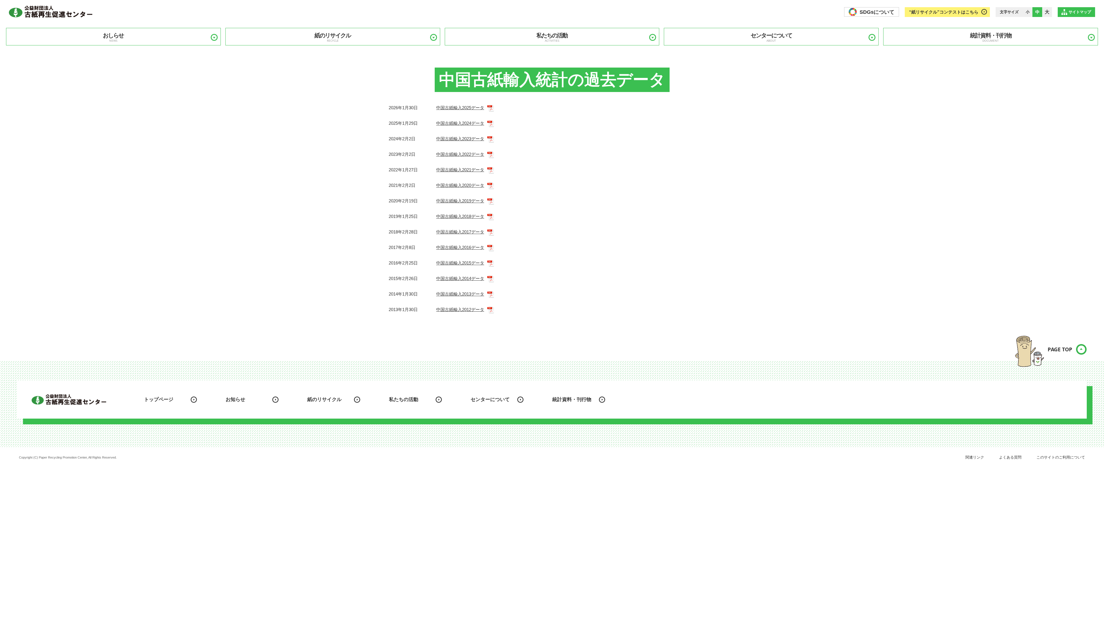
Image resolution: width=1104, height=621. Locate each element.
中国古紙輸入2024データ (460, 123)
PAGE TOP (1060, 349)
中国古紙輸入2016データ (460, 247)
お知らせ (235, 399)
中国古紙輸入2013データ (460, 294)
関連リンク (974, 457)
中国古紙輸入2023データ (460, 138)
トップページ (158, 399)
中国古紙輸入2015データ (460, 262)
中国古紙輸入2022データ (460, 154)
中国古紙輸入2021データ (460, 169)
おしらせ (113, 37)
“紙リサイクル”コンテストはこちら (943, 11)
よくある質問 (1010, 457)
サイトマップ (1080, 12)
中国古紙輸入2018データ (460, 216)
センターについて (771, 37)
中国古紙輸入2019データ (460, 200)
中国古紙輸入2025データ (460, 107)
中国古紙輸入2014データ (460, 278)
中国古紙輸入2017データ (460, 231)
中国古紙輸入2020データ (460, 185)
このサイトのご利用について (1060, 457)
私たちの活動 (552, 37)
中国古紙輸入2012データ (460, 309)
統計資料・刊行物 (990, 37)
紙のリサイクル (333, 37)
